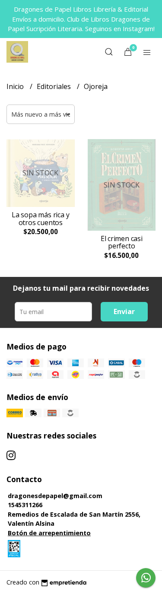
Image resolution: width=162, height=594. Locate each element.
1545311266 (25, 505)
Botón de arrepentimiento (49, 533)
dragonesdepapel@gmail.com (55, 496)
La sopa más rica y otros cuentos (40, 218)
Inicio (15, 86)
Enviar (124, 311)
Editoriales (55, 86)
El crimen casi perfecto (122, 242)
